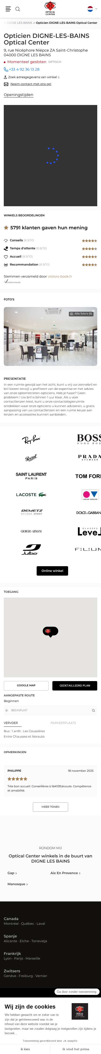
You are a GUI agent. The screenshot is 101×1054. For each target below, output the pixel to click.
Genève (10, 976)
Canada (11, 919)
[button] (8, 9)
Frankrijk (12, 954)
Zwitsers (12, 971)
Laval (41, 924)
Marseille (33, 959)
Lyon (8, 959)
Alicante (10, 941)
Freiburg (26, 976)
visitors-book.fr (60, 276)
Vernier (41, 976)
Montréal (11, 924)
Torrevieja (39, 941)
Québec (27, 924)
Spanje (10, 936)
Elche (24, 941)
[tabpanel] (50, 734)
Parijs (18, 959)
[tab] (27, 723)
